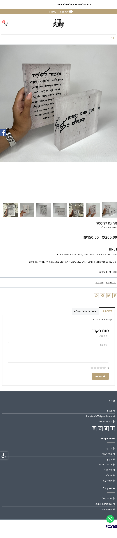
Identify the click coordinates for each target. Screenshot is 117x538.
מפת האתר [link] (107, 453)
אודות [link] (109, 410)
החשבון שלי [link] (107, 498)
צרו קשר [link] (108, 448)
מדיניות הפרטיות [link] (105, 464)
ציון (108, 368)
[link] (110, 519)
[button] (109, 210)
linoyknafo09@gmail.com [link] (99, 416)
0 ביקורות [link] (99, 282)
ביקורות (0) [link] (107, 311)
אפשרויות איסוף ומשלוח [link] (85, 311)
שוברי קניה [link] (107, 480)
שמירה (98, 376)
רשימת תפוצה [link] (106, 509)
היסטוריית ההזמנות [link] (104, 503)
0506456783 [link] (105, 421)
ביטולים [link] (108, 475)
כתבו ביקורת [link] (111, 282)
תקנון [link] (109, 459)
